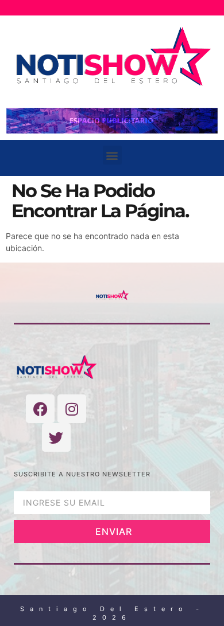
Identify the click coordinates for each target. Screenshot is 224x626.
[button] (112, 155)
